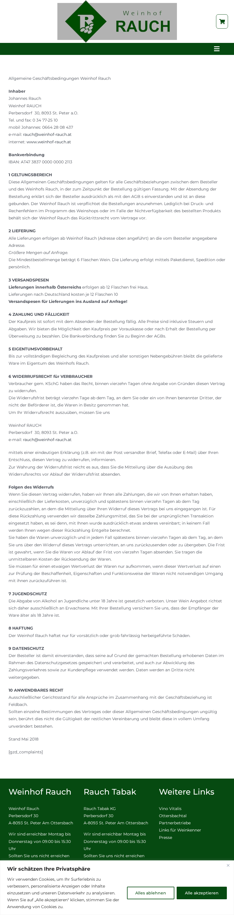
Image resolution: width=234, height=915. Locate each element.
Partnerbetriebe (175, 822)
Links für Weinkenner (180, 830)
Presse (165, 837)
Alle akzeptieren (202, 893)
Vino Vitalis (170, 808)
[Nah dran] (228, 865)
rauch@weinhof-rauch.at (47, 134)
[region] (117, 887)
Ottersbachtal (173, 815)
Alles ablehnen (150, 893)
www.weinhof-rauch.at (49, 141)
